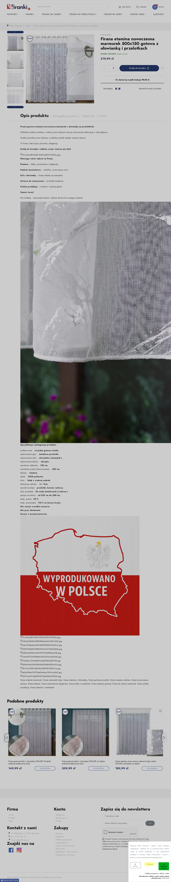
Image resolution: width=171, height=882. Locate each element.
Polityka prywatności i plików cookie (157, 873)
